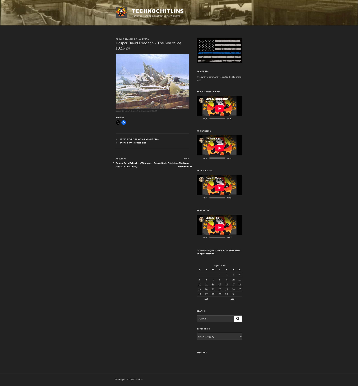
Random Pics (151, 139)
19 (199, 289)
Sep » (233, 299)
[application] (219, 108)
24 (233, 289)
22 (220, 289)
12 (200, 284)
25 (240, 289)
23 (226, 289)
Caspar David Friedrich (133, 143)
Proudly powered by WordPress (129, 379)
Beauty (139, 139)
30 (226, 294)
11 (240, 279)
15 (220, 284)
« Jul (206, 299)
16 (227, 284)
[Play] (200, 118)
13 (206, 284)
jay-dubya (143, 39)
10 (233, 279)
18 (240, 284)
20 (206, 289)
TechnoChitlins (158, 11)
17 (233, 284)
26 (199, 294)
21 (213, 289)
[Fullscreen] (238, 118)
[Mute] (234, 118)
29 (220, 294)
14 (213, 284)
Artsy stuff (127, 139)
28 (213, 294)
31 (233, 294)
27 (206, 294)
